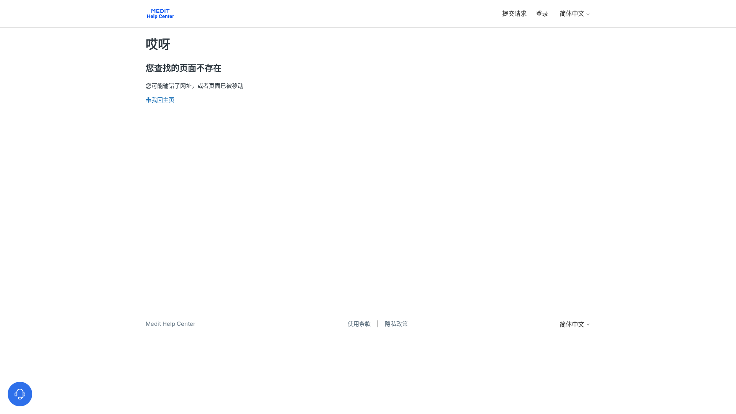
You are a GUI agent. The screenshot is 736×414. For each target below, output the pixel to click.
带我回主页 (160, 100)
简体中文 (573, 13)
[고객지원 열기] (20, 394)
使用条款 (360, 323)
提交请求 (514, 13)
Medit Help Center (171, 323)
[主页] (160, 14)
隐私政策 (396, 323)
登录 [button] (542, 13)
